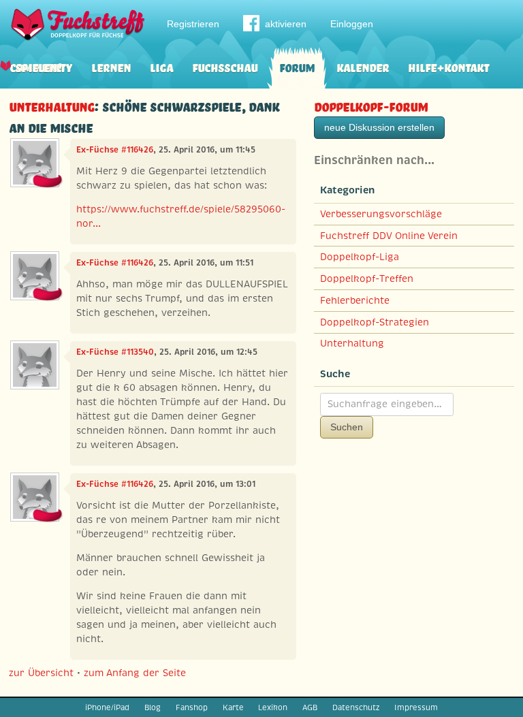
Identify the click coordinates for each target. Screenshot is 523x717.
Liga (161, 66)
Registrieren (193, 23)
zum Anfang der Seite (135, 673)
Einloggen (351, 23)
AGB (309, 707)
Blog (152, 707)
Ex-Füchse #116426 (114, 149)
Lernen (111, 66)
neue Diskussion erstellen (379, 127)
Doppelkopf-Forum (371, 105)
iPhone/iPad (107, 707)
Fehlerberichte (355, 300)
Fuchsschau (224, 66)
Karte (233, 707)
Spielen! (38, 66)
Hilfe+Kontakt (448, 66)
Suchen (346, 426)
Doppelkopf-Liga (359, 257)
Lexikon (272, 707)
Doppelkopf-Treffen (366, 278)
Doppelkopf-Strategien (374, 322)
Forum (297, 66)
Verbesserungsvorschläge (381, 214)
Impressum (416, 707)
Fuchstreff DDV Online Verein (389, 235)
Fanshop (192, 707)
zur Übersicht (41, 673)
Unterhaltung (51, 105)
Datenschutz (355, 707)
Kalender (362, 66)
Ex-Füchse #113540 (115, 352)
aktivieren (285, 23)
